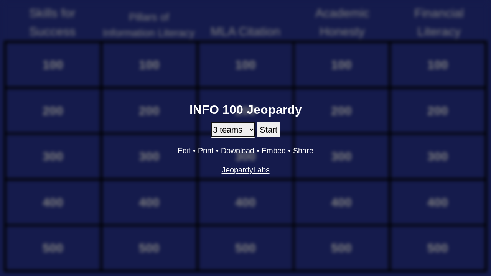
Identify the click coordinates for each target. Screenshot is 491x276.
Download (237, 150)
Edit (184, 150)
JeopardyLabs (246, 170)
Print (206, 150)
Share (303, 150)
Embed (274, 150)
